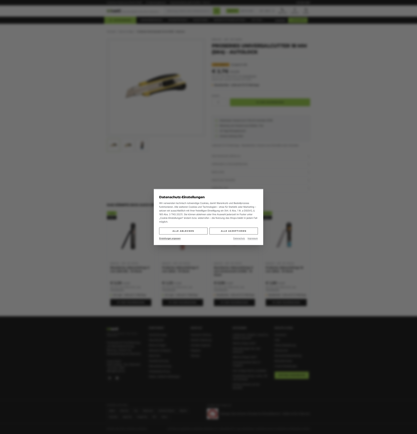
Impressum (253, 238)
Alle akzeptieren (234, 231)
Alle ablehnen (183, 231)
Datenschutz (239, 238)
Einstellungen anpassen (170, 238)
